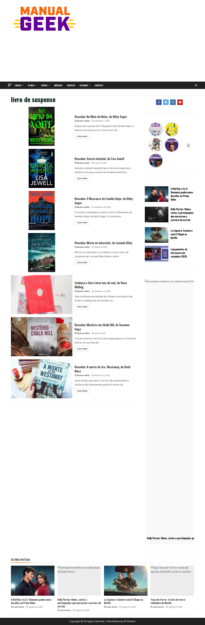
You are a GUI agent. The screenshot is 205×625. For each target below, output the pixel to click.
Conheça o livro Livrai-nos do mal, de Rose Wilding (41, 294)
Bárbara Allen (83, 121)
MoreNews (113, 621)
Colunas (84, 85)
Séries (44, 85)
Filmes (31, 85)
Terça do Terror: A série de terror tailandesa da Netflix (168, 601)
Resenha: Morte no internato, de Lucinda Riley (41, 252)
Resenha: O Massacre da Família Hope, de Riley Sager (41, 210)
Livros (18, 85)
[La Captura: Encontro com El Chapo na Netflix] (126, 581)
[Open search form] (196, 85)
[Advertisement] (102, 56)
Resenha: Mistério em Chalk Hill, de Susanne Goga (41, 336)
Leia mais (83, 137)
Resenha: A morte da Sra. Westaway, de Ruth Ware (41, 378)
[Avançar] (188, 145)
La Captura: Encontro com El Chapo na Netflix (123, 601)
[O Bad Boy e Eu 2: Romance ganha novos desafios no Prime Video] (32, 581)
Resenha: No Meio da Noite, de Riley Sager (41, 126)
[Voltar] (150, 145)
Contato (99, 85)
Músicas (58, 85)
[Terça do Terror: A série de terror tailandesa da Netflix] (172, 581)
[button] (10, 85)
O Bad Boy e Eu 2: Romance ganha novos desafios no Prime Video (31, 601)
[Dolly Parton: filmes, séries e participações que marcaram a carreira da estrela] (79, 581)
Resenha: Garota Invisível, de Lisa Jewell (41, 168)
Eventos (71, 85)
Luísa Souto (18, 607)
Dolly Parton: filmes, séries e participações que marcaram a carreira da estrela (79, 603)
